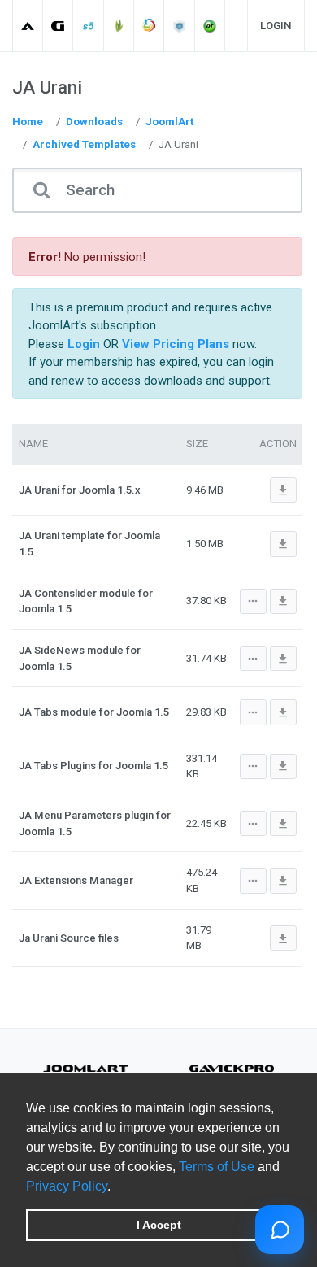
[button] (116, 1187)
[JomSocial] (149, 25)
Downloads (94, 121)
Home (27, 121)
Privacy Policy (66, 1186)
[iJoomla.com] (180, 25)
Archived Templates (84, 144)
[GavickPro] (58, 25)
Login (276, 26)
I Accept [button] (159, 1224)
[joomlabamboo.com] (119, 25)
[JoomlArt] (28, 25)
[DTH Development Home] (210, 25)
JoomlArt (169, 121)
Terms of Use (216, 1166)
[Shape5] (89, 25)
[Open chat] (279, 1229)
